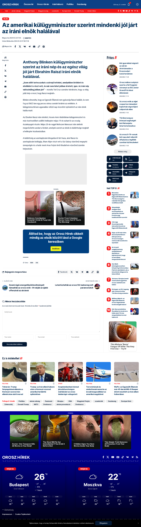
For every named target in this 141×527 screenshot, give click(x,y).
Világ (5, 19)
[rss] (114, 179)
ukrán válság (16, 11)
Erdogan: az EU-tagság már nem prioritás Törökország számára (120, 291)
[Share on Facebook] (15, 46)
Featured (48, 401)
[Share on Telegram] (29, 46)
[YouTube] (123, 11)
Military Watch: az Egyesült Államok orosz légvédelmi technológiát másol (119, 301)
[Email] (34, 46)
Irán (6, 11)
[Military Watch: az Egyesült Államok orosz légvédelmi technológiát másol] (134, 300)
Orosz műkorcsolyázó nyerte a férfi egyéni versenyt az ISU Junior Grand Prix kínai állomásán (129, 87)
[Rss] (137, 11)
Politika (5, 383)
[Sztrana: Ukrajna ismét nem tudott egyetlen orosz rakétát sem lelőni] (134, 281)
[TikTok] (129, 11)
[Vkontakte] (132, 11)
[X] (120, 11)
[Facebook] (118, 11)
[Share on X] (20, 46)
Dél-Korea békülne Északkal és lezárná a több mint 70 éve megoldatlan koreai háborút (120, 313)
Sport (60, 383)
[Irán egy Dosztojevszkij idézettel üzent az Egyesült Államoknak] (134, 224)
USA (37, 263)
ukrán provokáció (63, 404)
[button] (133, 4)
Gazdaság (112, 401)
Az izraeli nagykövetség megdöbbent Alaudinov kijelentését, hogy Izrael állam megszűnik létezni (119, 253)
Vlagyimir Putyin (29, 11)
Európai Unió (66, 11)
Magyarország (43, 11)
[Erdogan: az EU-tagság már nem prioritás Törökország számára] (134, 291)
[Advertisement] (56, 169)
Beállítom (55, 249)
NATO (36, 404)
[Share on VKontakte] (24, 46)
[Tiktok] (131, 166)
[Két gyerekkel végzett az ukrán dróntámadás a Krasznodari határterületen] (112, 70)
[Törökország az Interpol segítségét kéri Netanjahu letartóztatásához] (112, 123)
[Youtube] (114, 166)
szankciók (55, 11)
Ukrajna (60, 401)
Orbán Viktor (91, 11)
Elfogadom (103, 523)
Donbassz (47, 404)
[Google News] (126, 11)
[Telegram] (135, 11)
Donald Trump (79, 11)
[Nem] (138, 523)
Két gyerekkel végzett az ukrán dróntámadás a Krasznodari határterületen (128, 68)
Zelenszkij (8, 404)
